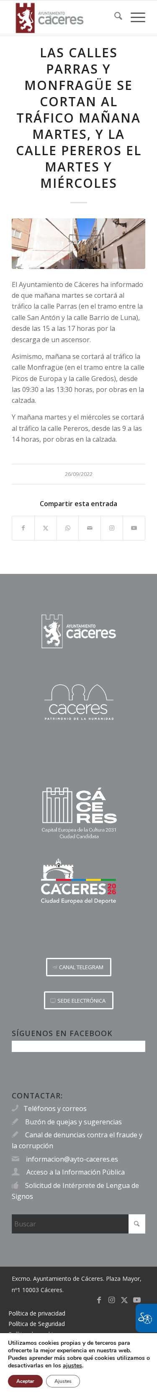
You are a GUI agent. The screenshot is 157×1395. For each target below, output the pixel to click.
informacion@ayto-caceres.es (72, 1159)
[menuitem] (114, 17)
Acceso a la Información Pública (75, 1172)
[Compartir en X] (46, 528)
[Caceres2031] (78, 813)
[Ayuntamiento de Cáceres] (65, 17)
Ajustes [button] (63, 1381)
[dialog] (78, 1364)
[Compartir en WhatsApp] (68, 528)
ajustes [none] (72, 1365)
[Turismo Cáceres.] (78, 702)
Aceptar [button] (25, 1381)
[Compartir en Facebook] (23, 528)
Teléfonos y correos (55, 1108)
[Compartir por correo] (89, 528)
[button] (78, 967)
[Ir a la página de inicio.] (78, 631)
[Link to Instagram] (112, 528)
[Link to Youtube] (134, 528)
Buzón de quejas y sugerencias (73, 1121)
